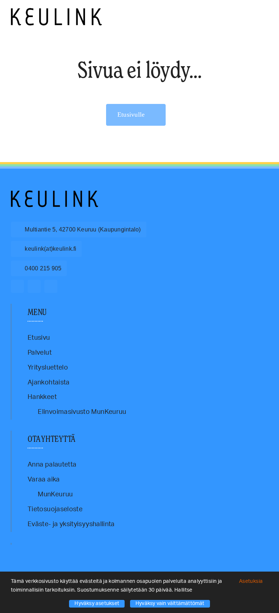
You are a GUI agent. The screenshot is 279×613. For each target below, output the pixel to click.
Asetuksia (251, 581)
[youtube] (50, 286)
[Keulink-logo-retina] (56, 11)
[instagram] (34, 286)
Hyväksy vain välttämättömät (170, 603)
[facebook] (17, 286)
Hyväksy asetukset (96, 603)
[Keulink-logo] (54, 193)
